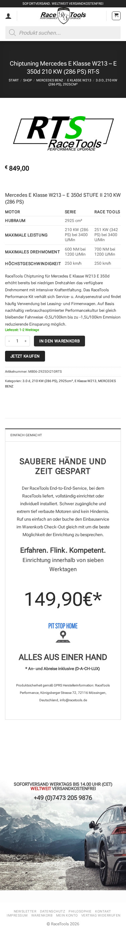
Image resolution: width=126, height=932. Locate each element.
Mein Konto (67, 915)
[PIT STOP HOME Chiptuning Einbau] (63, 632)
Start (14, 80)
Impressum (17, 915)
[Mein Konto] (8, 15)
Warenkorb (41, 915)
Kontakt (103, 911)
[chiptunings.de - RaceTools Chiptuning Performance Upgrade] (63, 15)
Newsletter (25, 911)
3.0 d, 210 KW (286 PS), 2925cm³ (48, 381)
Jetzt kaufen (25, 356)
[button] (116, 15)
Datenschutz (52, 911)
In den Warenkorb (59, 340)
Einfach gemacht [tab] (26, 435)
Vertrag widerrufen (101, 915)
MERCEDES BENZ (49, 80)
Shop (27, 80)
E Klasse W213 (79, 80)
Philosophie (80, 911)
